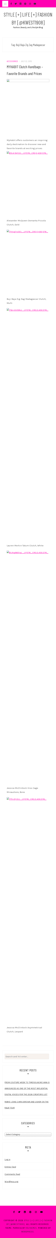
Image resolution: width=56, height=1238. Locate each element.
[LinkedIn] (25, 1212)
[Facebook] (14, 1212)
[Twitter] (19, 1212)
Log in (7, 1159)
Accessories (12, 61)
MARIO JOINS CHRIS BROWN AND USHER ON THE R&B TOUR (27, 1105)
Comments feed (12, 1174)
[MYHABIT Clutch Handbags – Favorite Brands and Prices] (28, 107)
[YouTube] (41, 1212)
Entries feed (10, 1167)
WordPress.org (11, 1181)
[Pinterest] (30, 1212)
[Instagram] (36, 1212)
